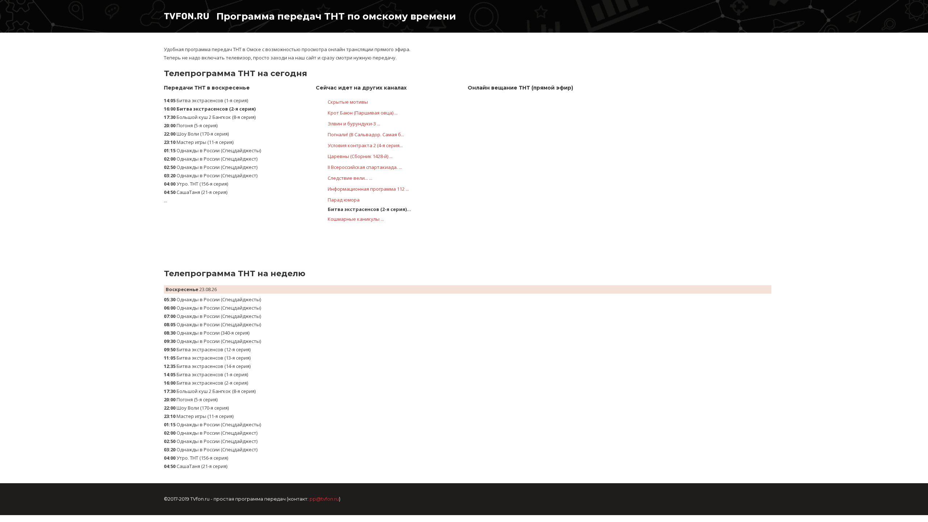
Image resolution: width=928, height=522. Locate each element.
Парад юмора (344, 199)
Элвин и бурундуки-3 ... (354, 123)
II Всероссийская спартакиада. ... (365, 167)
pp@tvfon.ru (324, 499)
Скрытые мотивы (348, 102)
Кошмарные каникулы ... (356, 219)
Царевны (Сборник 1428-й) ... (360, 156)
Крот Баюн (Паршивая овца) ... (363, 112)
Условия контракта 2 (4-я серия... (365, 145)
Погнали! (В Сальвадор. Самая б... (366, 134)
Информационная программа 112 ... (368, 189)
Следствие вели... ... (350, 178)
